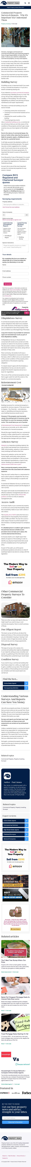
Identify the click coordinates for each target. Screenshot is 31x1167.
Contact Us (5, 1158)
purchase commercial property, (20, 92)
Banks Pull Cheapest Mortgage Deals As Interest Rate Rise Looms (15, 998)
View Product (16, 929)
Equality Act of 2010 (10, 514)
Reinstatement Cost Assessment (12, 425)
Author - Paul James (13, 782)
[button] (29, 3)
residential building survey (13, 122)
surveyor (3, 761)
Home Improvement (6, 972)
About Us (4, 1155)
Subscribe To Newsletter (15, 1122)
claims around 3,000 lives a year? (11, 464)
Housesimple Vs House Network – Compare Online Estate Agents (13, 1072)
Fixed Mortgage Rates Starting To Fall (14, 1034)
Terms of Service (21, 1155)
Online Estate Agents (6, 1084)
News (2, 1010)
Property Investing (5, 23)
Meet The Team (11, 1155)
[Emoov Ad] (15, 586)
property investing (19, 759)
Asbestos (4, 445)
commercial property (7, 759)
